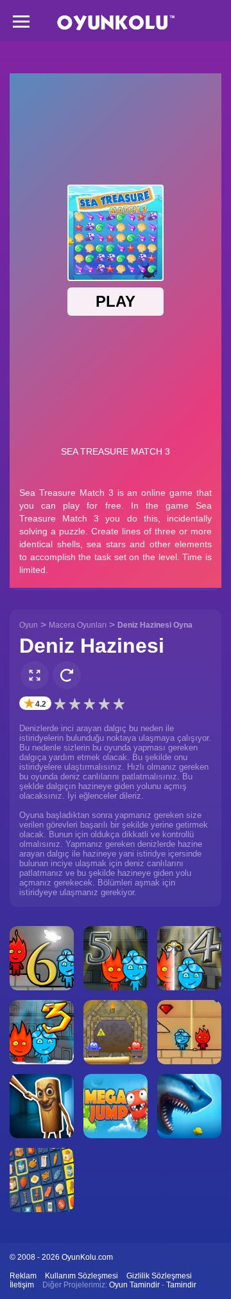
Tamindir (181, 1284)
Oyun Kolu (115, 23)
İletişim (22, 1284)
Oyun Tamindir (134, 1284)
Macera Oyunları (78, 625)
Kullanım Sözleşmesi (81, 1275)
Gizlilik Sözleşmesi (159, 1275)
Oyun (28, 625)
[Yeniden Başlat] (67, 675)
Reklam (23, 1275)
